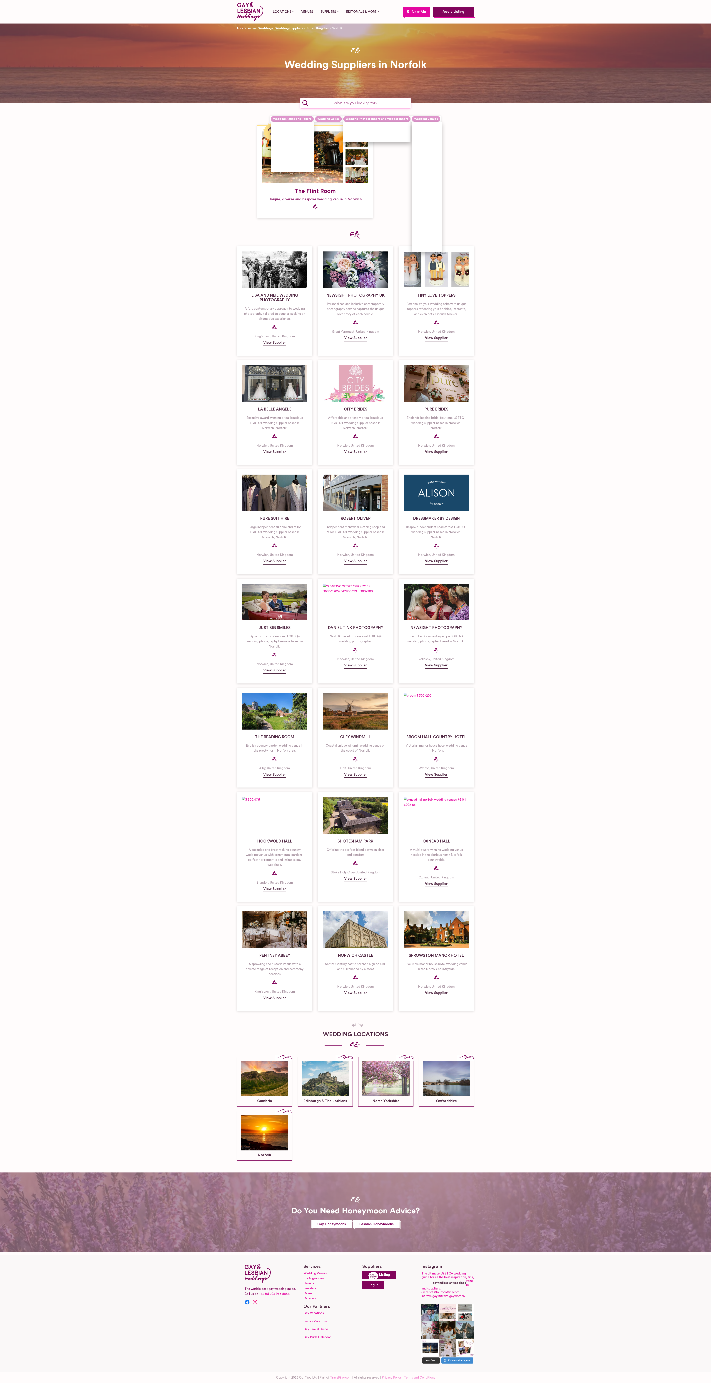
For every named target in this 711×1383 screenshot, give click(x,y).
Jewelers (309, 1288)
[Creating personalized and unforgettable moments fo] (447, 1330)
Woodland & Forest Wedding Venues (426, 242)
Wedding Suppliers (289, 28)
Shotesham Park (355, 841)
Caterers (309, 1298)
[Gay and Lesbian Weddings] (250, 11)
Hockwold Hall (274, 841)
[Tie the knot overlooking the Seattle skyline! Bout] (465, 1348)
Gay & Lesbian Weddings (255, 28)
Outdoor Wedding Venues (425, 209)
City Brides (355, 409)
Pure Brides (436, 409)
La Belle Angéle (274, 409)
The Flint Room (315, 191)
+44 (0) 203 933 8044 (274, 1293)
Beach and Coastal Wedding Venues (426, 131)
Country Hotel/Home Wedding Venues (427, 173)
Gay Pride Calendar (317, 1337)
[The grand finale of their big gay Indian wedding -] (430, 1348)
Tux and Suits (287, 168)
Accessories (286, 125)
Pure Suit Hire (274, 518)
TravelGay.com (340, 1377)
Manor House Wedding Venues (425, 192)
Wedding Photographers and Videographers (377, 118)
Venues (307, 11)
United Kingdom (317, 28)
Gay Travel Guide (315, 1329)
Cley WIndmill (355, 737)
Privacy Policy (392, 1377)
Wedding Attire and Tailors (292, 118)
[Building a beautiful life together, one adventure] (465, 1330)
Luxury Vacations (315, 1321)
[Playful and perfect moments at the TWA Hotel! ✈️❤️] (465, 1312)
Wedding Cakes (328, 118)
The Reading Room (274, 737)
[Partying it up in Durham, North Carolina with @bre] (447, 1348)
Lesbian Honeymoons (376, 1224)
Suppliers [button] (328, 11)
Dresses (283, 142)
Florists (308, 1283)
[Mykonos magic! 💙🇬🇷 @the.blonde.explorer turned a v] (430, 1330)
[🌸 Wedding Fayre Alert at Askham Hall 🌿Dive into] (447, 1312)
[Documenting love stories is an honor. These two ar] (430, 1312)
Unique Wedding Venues (425, 225)
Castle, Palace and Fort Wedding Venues (426, 152)
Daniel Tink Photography (355, 628)
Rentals (283, 151)
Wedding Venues (426, 118)
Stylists (283, 159)
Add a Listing (453, 12)
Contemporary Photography (370, 125)
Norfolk (416, 12)
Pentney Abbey (274, 955)
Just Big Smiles (275, 628)
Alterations (286, 134)
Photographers (314, 1278)
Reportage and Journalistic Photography (369, 136)
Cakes (307, 1293)
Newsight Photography (436, 628)
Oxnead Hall (436, 841)
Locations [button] (282, 11)
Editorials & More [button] (361, 11)
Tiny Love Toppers (436, 295)
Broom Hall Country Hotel (436, 737)
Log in (373, 1285)
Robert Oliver (355, 518)
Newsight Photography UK (355, 295)
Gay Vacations (313, 1313)
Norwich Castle (355, 955)
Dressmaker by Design (436, 518)
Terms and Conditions (419, 1377)
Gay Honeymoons (331, 1224)
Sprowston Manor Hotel (436, 955)
